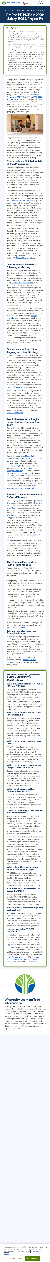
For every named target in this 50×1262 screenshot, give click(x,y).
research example (14, 466)
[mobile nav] (46, 3)
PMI (28, 97)
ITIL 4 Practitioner (13, 957)
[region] (25, 1253)
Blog (12, 10)
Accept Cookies (32, 1258)
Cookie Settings (16, 1258)
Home (7, 10)
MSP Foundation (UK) (15, 959)
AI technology (15, 508)
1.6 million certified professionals (23, 200)
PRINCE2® (38, 97)
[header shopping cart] (40, 3)
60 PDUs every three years (17, 916)
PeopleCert (15, 99)
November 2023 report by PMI (21, 283)
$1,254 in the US (13, 515)
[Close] (46, 1247)
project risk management (19, 473)
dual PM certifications (17, 627)
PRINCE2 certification (21, 258)
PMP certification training (16, 387)
